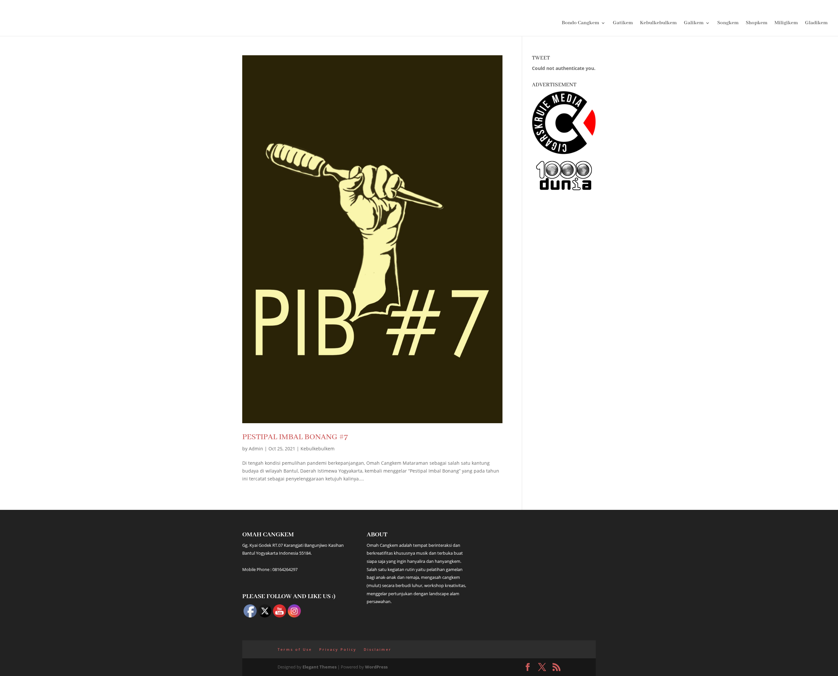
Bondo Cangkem (580, 23)
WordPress (376, 667)
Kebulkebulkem (658, 23)
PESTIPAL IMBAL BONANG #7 (295, 437)
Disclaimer (378, 649)
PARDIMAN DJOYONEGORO (768, 5)
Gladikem (816, 23)
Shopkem (756, 23)
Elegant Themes (319, 667)
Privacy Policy (337, 649)
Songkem (727, 23)
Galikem (693, 23)
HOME (656, 5)
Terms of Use (295, 649)
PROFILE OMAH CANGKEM (700, 5)
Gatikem (623, 23)
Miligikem (786, 23)
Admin (256, 448)
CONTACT (816, 5)
